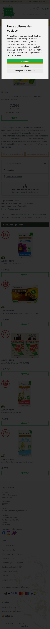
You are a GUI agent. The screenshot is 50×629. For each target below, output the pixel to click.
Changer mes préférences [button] (25, 71)
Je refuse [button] (25, 66)
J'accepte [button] (25, 61)
